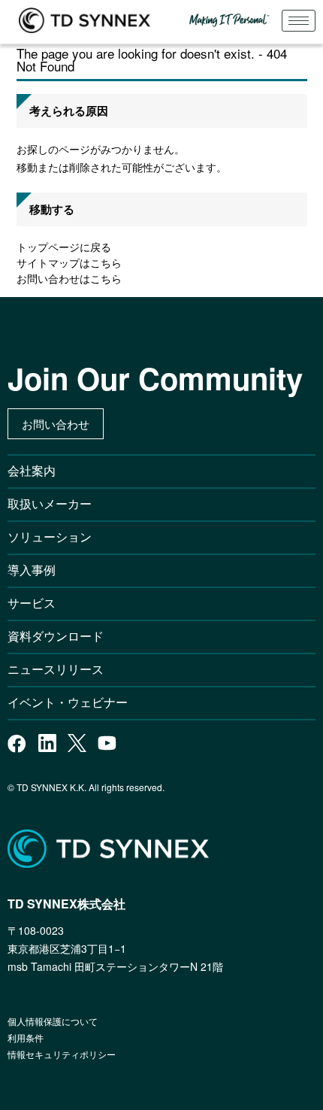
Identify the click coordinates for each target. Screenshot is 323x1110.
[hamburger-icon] (298, 21)
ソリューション (50, 536)
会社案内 (32, 470)
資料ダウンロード (56, 635)
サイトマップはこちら (69, 262)
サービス (32, 602)
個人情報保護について (53, 1020)
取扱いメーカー (50, 503)
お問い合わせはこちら (69, 278)
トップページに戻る (64, 246)
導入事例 (32, 569)
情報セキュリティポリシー (62, 1054)
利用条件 (26, 1037)
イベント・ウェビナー (68, 702)
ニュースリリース (62, 669)
